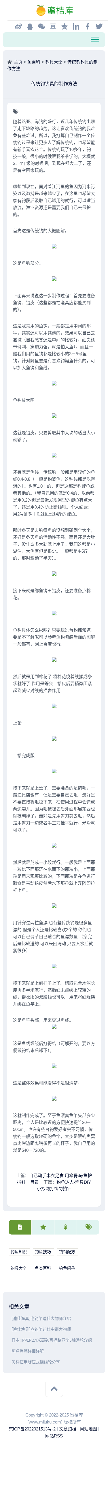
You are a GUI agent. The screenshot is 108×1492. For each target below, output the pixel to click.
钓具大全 (53, 62)
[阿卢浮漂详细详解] (10, 1351)
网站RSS (54, 1435)
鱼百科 (33, 62)
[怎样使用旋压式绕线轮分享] (10, 1362)
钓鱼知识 (19, 1251)
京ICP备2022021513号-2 (32, 1428)
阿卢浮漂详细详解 (28, 1351)
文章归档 (67, 1428)
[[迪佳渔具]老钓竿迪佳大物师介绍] (10, 1318)
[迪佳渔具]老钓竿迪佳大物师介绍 (41, 1318)
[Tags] (88, 1227)
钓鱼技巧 (43, 1251)
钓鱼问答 (67, 1268)
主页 (18, 62)
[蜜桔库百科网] (54, 10)
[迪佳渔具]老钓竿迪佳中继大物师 (41, 1329)
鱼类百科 (43, 1268)
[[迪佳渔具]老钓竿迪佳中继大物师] (10, 1329)
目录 (34, 1182)
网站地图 (88, 1428)
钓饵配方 (67, 1251)
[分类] (20, 1227)
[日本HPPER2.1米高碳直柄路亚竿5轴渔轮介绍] (10, 1340)
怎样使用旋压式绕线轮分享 (36, 1362)
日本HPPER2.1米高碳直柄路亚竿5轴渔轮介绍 (52, 1340)
